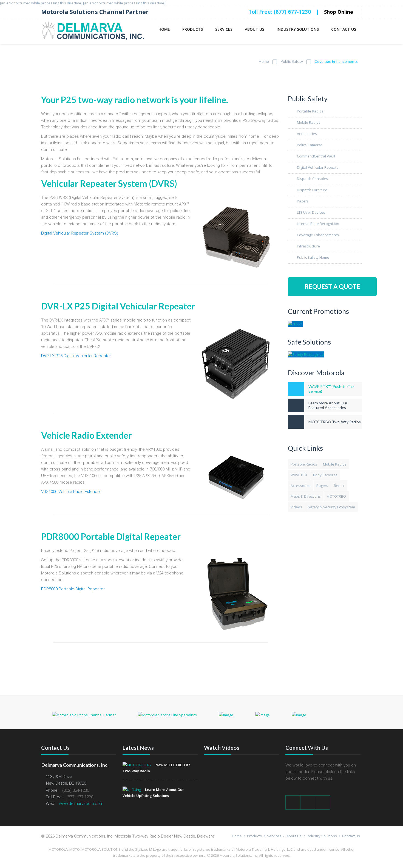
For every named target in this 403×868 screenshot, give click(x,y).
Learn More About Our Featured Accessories (327, 405)
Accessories (307, 133)
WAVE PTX (299, 474)
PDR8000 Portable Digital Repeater (73, 589)
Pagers (303, 201)
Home (164, 29)
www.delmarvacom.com (81, 803)
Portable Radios (310, 111)
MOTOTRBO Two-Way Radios (334, 421)
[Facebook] (292, 802)
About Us (254, 29)
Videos (296, 507)
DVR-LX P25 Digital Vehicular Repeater (76, 355)
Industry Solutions (298, 29)
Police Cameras (310, 144)
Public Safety (291, 61)
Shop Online (339, 12)
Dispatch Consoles (312, 178)
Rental (339, 485)
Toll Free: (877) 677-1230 (279, 11)
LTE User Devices (311, 212)
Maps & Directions (306, 496)
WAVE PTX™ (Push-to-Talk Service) (331, 388)
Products (192, 29)
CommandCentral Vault (316, 156)
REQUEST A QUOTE (332, 286)
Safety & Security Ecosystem (331, 507)
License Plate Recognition (318, 223)
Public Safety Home (313, 257)
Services (223, 29)
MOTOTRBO (336, 496)
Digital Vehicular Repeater (318, 167)
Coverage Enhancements (318, 234)
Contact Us (343, 29)
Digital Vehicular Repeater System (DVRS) (79, 233)
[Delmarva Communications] (93, 31)
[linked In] (322, 802)
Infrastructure (308, 246)
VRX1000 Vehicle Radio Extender (71, 491)
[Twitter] (307, 802)
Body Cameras (325, 474)
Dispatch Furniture (312, 189)
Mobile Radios (308, 122)
